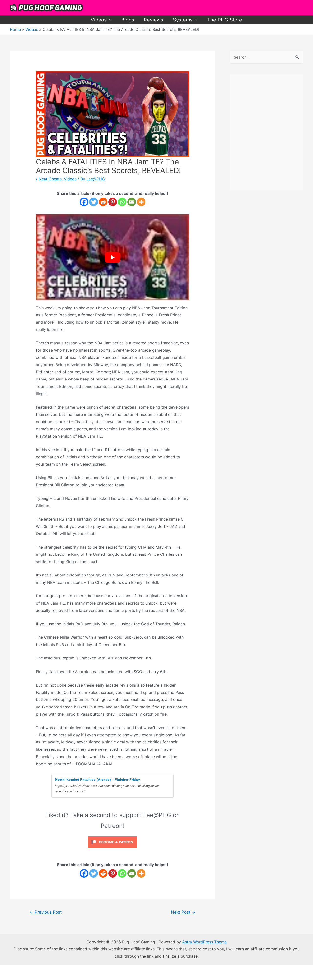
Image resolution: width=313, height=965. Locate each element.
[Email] (131, 202)
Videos (99, 20)
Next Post (183, 911)
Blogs (127, 20)
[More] (141, 202)
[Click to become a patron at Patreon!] (112, 841)
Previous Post (46, 911)
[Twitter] (93, 202)
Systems (182, 20)
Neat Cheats (50, 178)
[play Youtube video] (112, 257)
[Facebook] (84, 202)
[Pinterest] (112, 202)
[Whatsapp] (122, 202)
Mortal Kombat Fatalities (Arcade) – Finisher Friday (97, 779)
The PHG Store (224, 20)
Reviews (153, 20)
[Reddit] (103, 202)
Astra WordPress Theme (204, 941)
